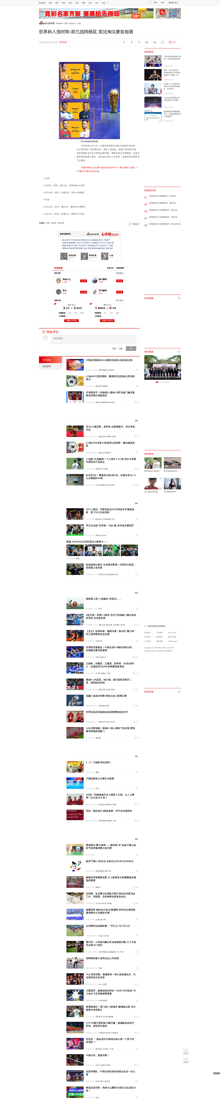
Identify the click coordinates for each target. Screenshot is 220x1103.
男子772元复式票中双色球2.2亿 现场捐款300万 (85, 240)
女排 (97, 657)
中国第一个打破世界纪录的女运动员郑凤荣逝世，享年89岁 (172, 86)
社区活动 (99, 641)
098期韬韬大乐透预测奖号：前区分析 (162, 203)
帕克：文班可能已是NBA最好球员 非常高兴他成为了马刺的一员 (172, 72)
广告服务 (159, 632)
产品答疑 (147, 641)
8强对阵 (60, 223)
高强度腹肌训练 (170, 492)
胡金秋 (108, 1033)
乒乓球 (98, 485)
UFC (113, 519)
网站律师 (159, 641)
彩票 (66, 23)
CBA (104, 920)
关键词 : (42, 223)
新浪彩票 (63, 42)
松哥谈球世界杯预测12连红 (77, 248)
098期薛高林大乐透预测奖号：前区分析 (163, 210)
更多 (103, 3)
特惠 (111, 245)
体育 (57, 3)
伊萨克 (112, 402)
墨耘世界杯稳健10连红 (96, 248)
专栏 (97, 3)
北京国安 (116, 625)
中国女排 (102, 657)
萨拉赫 (113, 804)
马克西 (104, 984)
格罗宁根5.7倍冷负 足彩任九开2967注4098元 (109, 861)
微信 (154, 42)
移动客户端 (173, 3)
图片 (90, 3)
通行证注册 (172, 637)
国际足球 (99, 386)
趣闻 (77, 558)
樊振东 (103, 485)
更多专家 (109, 248)
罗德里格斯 (107, 519)
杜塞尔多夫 (111, 485)
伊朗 (108, 1065)
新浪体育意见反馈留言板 (156, 626)
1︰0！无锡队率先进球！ (99, 762)
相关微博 (47, 366)
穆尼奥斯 (106, 402)
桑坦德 (108, 453)
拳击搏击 (98, 519)
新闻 (50, 3)
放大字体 (131, 42)
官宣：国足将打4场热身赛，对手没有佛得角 (109, 811)
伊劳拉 (108, 722)
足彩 (97, 1097)
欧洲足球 (102, 574)
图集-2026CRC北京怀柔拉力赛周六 (87, 541)
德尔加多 (109, 625)
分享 (162, 42)
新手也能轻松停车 (171, 471)
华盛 (100, 968)
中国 (108, 673)
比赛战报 (102, 706)
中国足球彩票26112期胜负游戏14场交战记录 (109, 360)
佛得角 (109, 821)
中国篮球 (102, 1033)
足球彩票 (110, 370)
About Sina (172, 632)
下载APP (106, 240)
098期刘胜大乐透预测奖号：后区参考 (162, 196)
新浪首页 (42, 3)
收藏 (139, 42)
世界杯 (53, 223)
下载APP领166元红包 (88, 171)
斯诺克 (98, 535)
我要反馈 (135, 224)
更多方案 (110, 243)
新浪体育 (59, 23)
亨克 (122, 952)
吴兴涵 (105, 1017)
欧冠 (116, 574)
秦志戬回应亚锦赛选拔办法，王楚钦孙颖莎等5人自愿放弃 (172, 114)
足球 (100, 609)
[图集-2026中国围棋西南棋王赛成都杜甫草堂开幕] (162, 367)
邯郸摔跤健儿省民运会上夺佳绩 (102, 958)
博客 (83, 3)
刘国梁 (109, 903)
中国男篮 (114, 1033)
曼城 (113, 689)
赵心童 (103, 535)
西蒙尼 (105, 386)
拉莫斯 (108, 436)
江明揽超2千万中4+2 (99, 243)
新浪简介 (147, 632)
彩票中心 (72, 23)
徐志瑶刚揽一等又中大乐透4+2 (78, 243)
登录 (114, 348)
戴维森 (110, 1017)
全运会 (101, 936)
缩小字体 (123, 42)
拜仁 (118, 952)
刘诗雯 (103, 903)
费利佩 (98, 738)
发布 (131, 348)
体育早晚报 (103, 370)
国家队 (103, 673)
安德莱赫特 (111, 952)
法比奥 (122, 625)
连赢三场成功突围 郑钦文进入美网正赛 (106, 696)
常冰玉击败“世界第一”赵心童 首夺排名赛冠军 (110, 525)
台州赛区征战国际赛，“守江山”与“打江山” (108, 926)
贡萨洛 (113, 436)
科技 (77, 3)
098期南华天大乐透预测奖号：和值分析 (163, 217)
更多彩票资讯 (65, 234)
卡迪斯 (105, 469)
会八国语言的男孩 (151, 492)
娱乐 (70, 3)
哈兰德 (108, 689)
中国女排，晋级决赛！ (97, 1055)
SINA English (172, 641)
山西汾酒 (99, 920)
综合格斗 (106, 1049)
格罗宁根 (107, 871)
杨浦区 (104, 1000)
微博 (146, 42)
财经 (63, 3)
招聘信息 (159, 637)
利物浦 (108, 804)
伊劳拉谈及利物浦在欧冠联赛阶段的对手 (107, 712)
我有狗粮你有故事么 (152, 471)
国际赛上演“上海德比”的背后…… (103, 599)
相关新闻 (47, 360)
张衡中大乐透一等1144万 (76, 245)
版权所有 (169, 651)
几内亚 (106, 936)
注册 (162, 2)
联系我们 (147, 637)
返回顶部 (186, 1069)
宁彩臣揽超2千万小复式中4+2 (97, 245)
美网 (107, 706)
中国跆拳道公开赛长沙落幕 (100, 778)
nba (100, 984)
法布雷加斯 (110, 574)
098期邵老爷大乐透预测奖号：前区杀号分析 (165, 224)
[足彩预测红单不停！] (96, 13)
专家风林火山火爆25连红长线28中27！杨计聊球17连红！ (109, 167)
